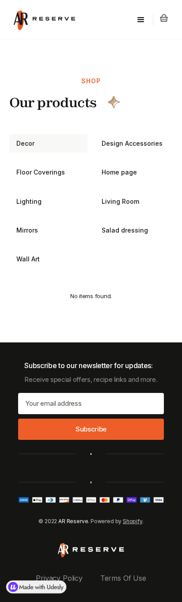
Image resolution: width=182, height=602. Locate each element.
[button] (141, 20)
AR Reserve (73, 521)
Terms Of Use (123, 578)
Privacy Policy (59, 578)
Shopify (132, 521)
